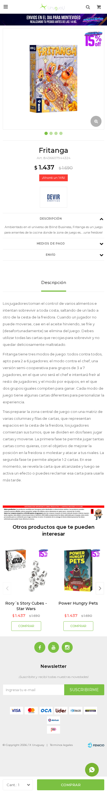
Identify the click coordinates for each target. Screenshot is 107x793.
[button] (100, 588)
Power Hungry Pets (78, 603)
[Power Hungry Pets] (78, 570)
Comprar (71, 785)
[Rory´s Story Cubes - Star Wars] (26, 570)
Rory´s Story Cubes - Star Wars (26, 606)
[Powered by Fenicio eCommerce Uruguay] (96, 745)
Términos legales (61, 745)
